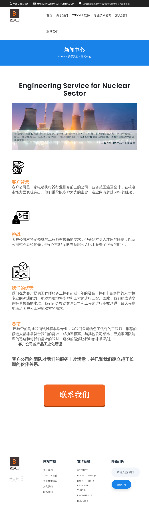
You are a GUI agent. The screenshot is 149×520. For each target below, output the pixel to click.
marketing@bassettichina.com (55, 3)
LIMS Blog (82, 501)
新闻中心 (86, 56)
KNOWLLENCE (84, 495)
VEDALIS (81, 490)
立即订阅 (121, 484)
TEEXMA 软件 (81, 15)
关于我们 (62, 15)
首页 (49, 15)
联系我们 (52, 32)
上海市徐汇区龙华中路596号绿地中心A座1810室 (106, 3)
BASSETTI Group (86, 475)
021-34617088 (21, 3)
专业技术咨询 (102, 15)
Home (61, 56)
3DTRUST (82, 470)
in (22, 478)
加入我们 (121, 15)
